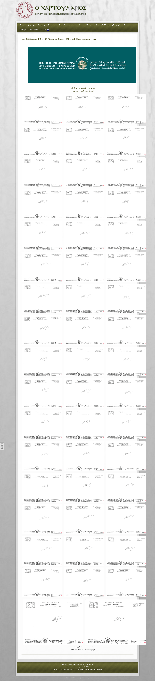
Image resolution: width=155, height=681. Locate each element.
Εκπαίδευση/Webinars (86, 25)
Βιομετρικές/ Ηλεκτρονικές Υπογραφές (108, 25)
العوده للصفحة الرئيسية (83, 647)
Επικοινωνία (34, 30)
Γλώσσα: (44, 30)
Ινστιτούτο (72, 25)
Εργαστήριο (51, 25)
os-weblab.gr (85, 678)
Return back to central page (83, 650)
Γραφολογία (31, 25)
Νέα (125, 25)
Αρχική (22, 25)
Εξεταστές (62, 25)
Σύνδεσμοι (23, 30)
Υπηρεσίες (41, 25)
